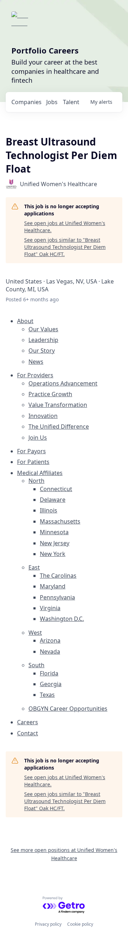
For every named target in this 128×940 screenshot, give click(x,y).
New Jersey (54, 543)
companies (26, 102)
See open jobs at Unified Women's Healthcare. (64, 227)
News (35, 362)
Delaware (52, 500)
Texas (47, 695)
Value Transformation (57, 405)
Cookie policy (80, 924)
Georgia (51, 684)
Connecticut (56, 489)
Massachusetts (60, 521)
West (35, 633)
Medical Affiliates (40, 473)
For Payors (31, 451)
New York (52, 554)
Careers (27, 722)
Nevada (50, 651)
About (25, 321)
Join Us (37, 437)
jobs (52, 102)
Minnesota (54, 532)
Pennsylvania (57, 597)
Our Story (41, 350)
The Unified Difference (58, 426)
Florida (49, 673)
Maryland (52, 586)
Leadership (43, 340)
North (36, 481)
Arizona (50, 640)
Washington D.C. (62, 619)
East (34, 567)
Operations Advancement (62, 383)
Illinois (48, 510)
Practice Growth (50, 394)
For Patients (33, 462)
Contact (27, 733)
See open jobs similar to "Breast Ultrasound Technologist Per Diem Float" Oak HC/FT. (65, 246)
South (36, 665)
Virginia (50, 608)
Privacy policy (48, 924)
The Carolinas (58, 575)
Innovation (43, 416)
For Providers (35, 375)
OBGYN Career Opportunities (67, 708)
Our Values (43, 329)
